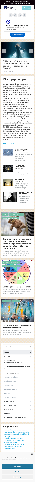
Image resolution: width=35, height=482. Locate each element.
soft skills (16, 301)
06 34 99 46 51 (18, 34)
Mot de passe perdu (10, 389)
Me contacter (10, 405)
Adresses (7, 393)
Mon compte (9, 401)
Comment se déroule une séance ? (17, 368)
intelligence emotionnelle (11, 262)
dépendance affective (16, 214)
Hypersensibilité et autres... (25, 193)
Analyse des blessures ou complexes (20, 167)
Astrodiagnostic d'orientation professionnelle (21, 150)
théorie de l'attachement (10, 218)
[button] (32, 454)
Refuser (17, 472)
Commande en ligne (11, 373)
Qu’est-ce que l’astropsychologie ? (13, 362)
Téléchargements (10, 397)
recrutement (6, 301)
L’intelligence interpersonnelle (17, 287)
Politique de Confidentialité (15, 418)
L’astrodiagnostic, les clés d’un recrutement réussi (17, 326)
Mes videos (8, 409)
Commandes (8, 385)
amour (5, 214)
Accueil (7, 352)
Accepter (17, 466)
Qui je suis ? (9, 356)
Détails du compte (10, 381)
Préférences (17, 477)
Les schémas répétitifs (19, 180)
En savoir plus (8, 143)
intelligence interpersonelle (11, 266)
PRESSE (7, 413)
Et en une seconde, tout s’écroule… (15, 444)
